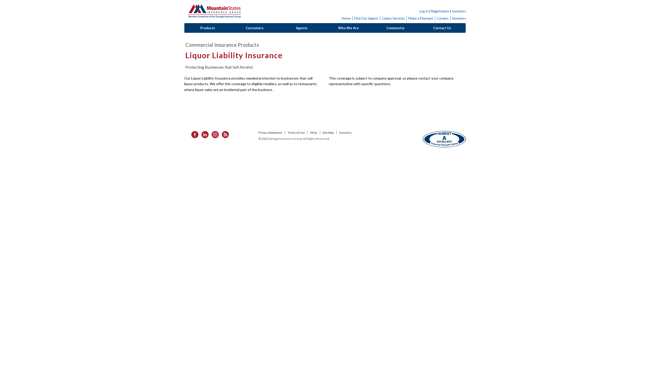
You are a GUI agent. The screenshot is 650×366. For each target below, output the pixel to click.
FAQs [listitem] (313, 132)
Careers (442, 18)
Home (346, 18)
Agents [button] (301, 28)
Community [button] (395, 28)
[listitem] (193, 134)
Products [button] (207, 28)
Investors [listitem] (345, 132)
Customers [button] (255, 28)
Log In (423, 11)
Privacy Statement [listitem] (270, 132)
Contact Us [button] (442, 28)
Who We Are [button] (348, 28)
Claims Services (393, 18)
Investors (459, 11)
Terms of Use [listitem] (296, 132)
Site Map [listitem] (328, 132)
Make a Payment (420, 18)
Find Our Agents (366, 18)
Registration (440, 11)
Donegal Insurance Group (214, 10)
